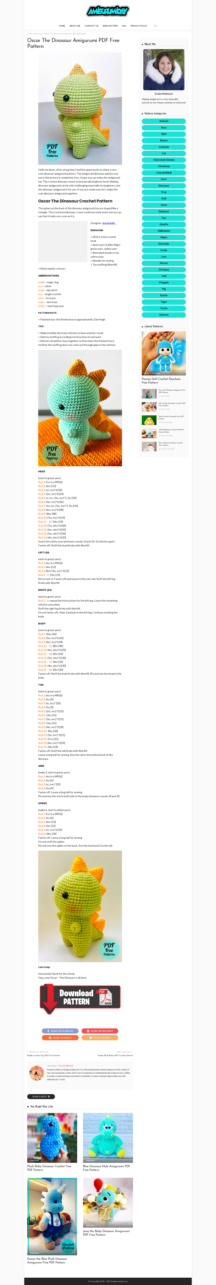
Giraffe (164, 224)
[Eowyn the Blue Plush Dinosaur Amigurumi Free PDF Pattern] (52, 1217)
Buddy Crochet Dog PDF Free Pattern (43, 1056)
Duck (164, 204)
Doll (163, 198)
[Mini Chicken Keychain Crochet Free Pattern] (149, 446)
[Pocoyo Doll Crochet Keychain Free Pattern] (164, 353)
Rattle (164, 295)
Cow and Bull (163, 172)
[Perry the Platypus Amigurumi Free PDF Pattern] (149, 393)
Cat (164, 153)
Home (62, 25)
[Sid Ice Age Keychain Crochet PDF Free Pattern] (149, 407)
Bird (163, 133)
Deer (164, 179)
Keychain (164, 243)
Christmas (164, 166)
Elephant (164, 211)
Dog (163, 192)
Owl (164, 275)
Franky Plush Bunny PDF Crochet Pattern (115, 1056)
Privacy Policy (139, 25)
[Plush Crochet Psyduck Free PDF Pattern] (149, 420)
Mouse (164, 263)
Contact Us (91, 25)
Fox (164, 217)
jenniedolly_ (109, 223)
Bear (164, 127)
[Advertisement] (63, 241)
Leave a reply (39, 1096)
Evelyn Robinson (65, 1065)
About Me (74, 25)
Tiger (164, 301)
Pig (164, 288)
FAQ (124, 25)
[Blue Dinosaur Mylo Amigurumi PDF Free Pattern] (108, 1138)
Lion (163, 256)
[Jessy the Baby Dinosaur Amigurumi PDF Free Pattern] (108, 1203)
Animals (163, 121)
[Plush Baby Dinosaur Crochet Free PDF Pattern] (52, 1138)
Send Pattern (110, 25)
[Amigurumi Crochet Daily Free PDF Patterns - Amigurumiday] (108, 11)
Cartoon (164, 146)
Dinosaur (38, 33)
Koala (164, 250)
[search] (155, 26)
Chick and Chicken (164, 159)
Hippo (163, 237)
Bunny (164, 140)
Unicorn (164, 314)
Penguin (164, 282)
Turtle (164, 308)
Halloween (164, 230)
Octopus (164, 269)
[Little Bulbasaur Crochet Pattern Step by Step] (149, 433)
